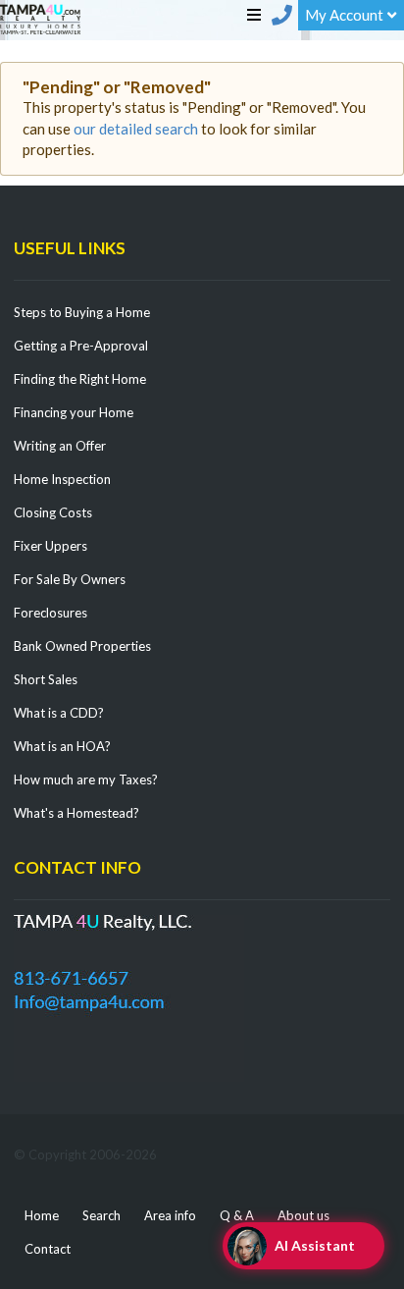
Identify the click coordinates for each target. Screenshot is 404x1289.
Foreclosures (50, 612)
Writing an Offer (60, 446)
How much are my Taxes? (86, 779)
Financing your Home (73, 412)
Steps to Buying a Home (82, 312)
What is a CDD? (59, 713)
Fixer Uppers (50, 546)
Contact (48, 1249)
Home (42, 1215)
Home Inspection (62, 479)
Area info (170, 1215)
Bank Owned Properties (82, 646)
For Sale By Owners (70, 579)
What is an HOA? (62, 746)
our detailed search (136, 128)
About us (303, 1215)
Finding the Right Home (80, 379)
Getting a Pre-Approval (81, 345)
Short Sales (45, 679)
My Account (344, 15)
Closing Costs (53, 512)
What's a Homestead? (76, 813)
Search (101, 1215)
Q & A (237, 1215)
